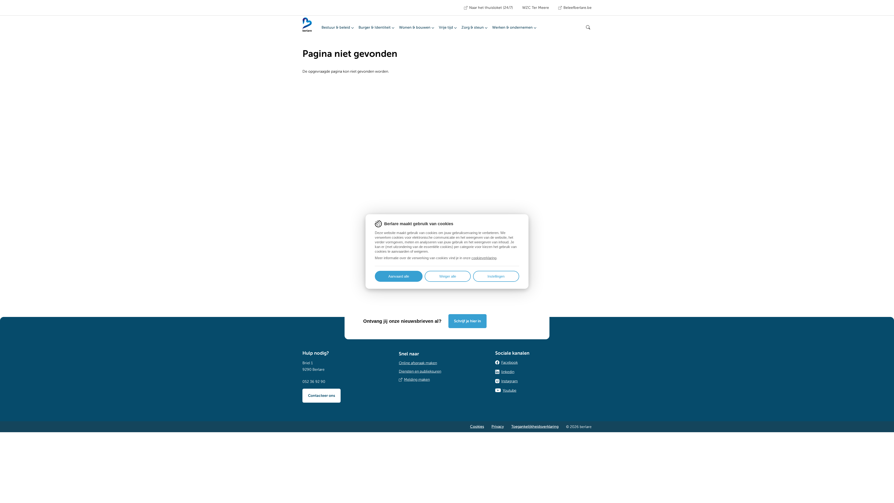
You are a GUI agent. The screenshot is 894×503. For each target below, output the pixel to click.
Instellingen (496, 276)
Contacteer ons (321, 396)
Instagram (509, 381)
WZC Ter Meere (535, 8)
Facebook (509, 362)
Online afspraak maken (418, 363)
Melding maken (417, 379)
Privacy (497, 427)
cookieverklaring (483, 258)
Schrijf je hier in (467, 321)
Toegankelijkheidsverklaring (535, 427)
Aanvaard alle (398, 276)
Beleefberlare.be (577, 8)
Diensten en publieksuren (420, 371)
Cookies (477, 427)
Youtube (509, 390)
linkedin (507, 372)
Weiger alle (447, 276)
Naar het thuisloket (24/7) (491, 8)
